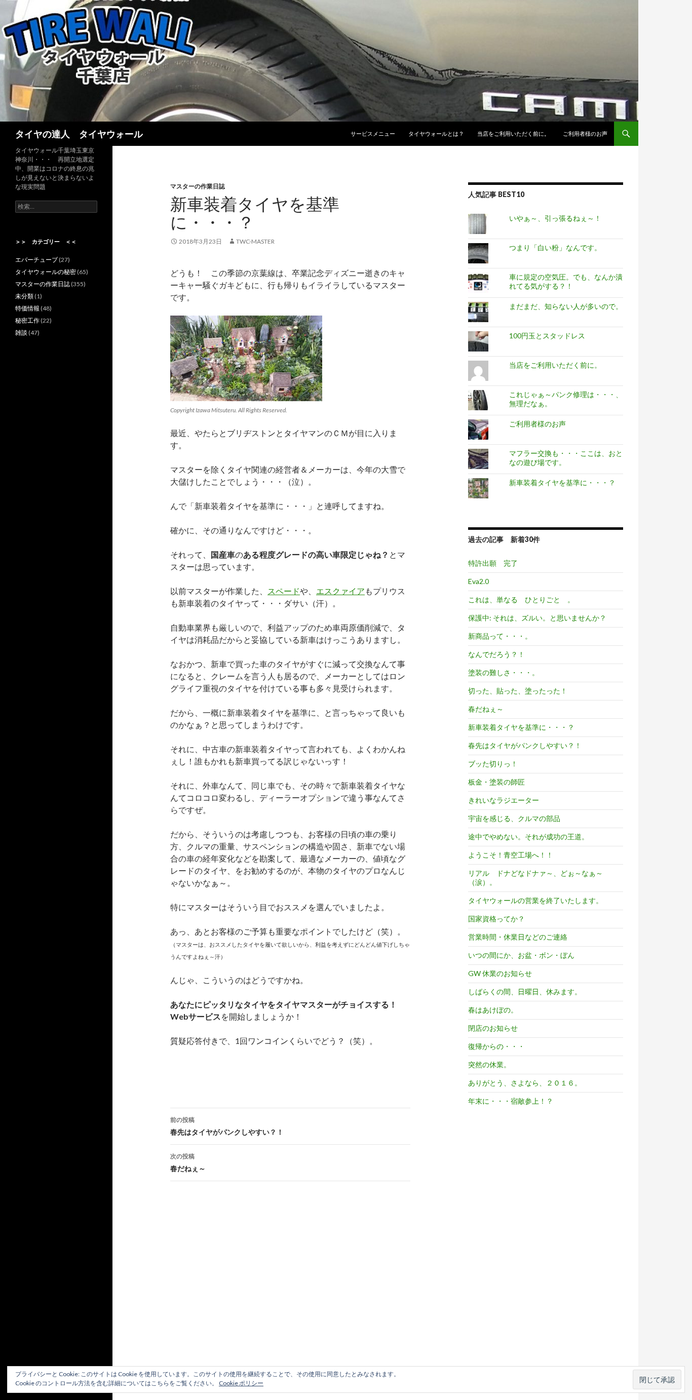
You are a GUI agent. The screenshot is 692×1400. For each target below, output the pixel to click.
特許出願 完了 (493, 563)
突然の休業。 (489, 1064)
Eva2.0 (478, 581)
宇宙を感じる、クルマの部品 (514, 818)
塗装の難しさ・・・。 (503, 672)
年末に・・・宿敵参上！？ (510, 1101)
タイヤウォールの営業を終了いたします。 (535, 900)
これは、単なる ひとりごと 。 (521, 599)
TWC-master (255, 241)
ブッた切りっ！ (493, 763)
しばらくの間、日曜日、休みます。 (525, 991)
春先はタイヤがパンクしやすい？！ (227, 1126)
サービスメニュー (373, 133)
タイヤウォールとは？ (436, 133)
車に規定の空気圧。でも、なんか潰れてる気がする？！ (566, 281)
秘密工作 (27, 320)
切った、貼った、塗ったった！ (517, 690)
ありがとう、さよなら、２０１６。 (525, 1082)
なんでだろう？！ (496, 654)
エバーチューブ (36, 259)
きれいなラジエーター (503, 800)
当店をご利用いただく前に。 (513, 133)
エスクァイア (340, 591)
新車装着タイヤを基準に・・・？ (562, 482)
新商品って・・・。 (500, 636)
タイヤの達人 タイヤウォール (79, 133)
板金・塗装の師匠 (496, 781)
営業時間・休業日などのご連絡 (517, 936)
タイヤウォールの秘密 (45, 272)
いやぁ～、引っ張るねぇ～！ (555, 218)
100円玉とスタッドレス (547, 335)
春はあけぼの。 (493, 1009)
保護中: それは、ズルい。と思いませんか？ (537, 617)
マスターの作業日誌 (197, 186)
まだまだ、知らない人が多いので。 (566, 306)
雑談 (21, 332)
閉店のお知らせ (493, 1028)
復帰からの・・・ (496, 1046)
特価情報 (27, 308)
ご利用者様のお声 (585, 133)
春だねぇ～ (188, 1162)
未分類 (24, 296)
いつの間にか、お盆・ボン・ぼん (521, 955)
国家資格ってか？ (496, 918)
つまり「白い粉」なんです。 (555, 247)
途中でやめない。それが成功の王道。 (528, 836)
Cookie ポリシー (241, 1383)
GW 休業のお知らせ (500, 973)
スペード (283, 591)
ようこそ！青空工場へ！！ (510, 854)
